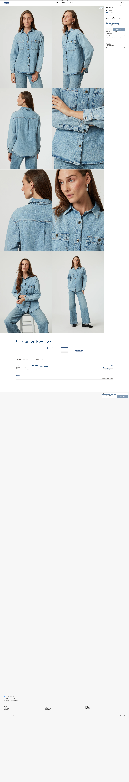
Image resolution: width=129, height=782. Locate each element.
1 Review (112, 12)
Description (108, 35)
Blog (5, 711)
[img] (106, 12)
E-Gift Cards (47, 710)
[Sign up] (124, 698)
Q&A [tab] (22, 335)
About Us (5, 706)
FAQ (45, 706)
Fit (106, 47)
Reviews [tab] (17, 335)
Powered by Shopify (13, 715)
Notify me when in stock (121, 26)
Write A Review (79, 350)
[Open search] (119, 3)
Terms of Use (87, 707)
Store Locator (6, 708)
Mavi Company (6, 709)
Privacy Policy (87, 706)
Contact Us (47, 707)
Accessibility (87, 708)
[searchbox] (19, 359)
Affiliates (6, 710)
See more (18, 375)
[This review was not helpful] (111, 378)
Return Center (47, 709)
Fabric (107, 49)
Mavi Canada (8, 715)
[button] (65, 347)
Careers (5, 707)
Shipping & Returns (48, 708)
